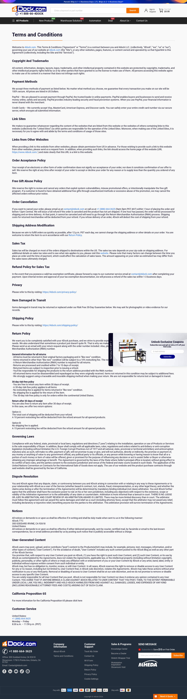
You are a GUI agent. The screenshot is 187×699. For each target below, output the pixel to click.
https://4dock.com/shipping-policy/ (60, 325)
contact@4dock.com (73, 209)
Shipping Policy (91, 665)
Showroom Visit (118, 667)
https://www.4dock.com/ (24, 152)
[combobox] (95, 10)
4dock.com (30, 47)
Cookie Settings (91, 679)
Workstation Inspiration (116, 663)
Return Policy (75, 235)
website (104, 253)
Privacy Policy (90, 674)
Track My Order (91, 652)
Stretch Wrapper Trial (120, 658)
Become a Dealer (118, 654)
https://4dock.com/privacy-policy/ (60, 292)
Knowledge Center (119, 649)
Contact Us (89, 656)
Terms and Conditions (63, 656)
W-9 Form (88, 661)
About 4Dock (59, 652)
